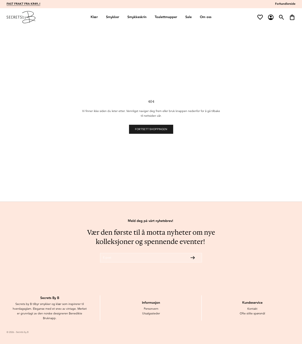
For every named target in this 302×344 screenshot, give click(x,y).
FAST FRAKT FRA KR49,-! (23, 4)
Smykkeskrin (136, 17)
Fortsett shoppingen (151, 129)
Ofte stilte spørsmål (252, 313)
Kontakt (252, 309)
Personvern (151, 309)
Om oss (205, 17)
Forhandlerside (285, 4)
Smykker (112, 17)
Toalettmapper (166, 17)
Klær (94, 17)
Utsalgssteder (151, 313)
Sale (188, 17)
